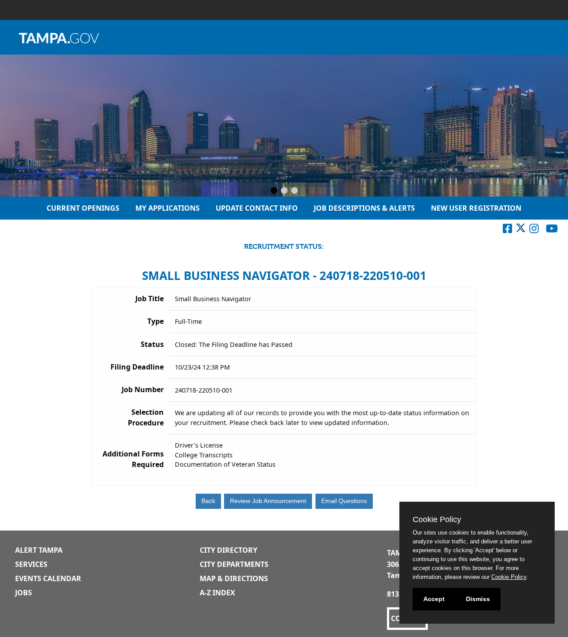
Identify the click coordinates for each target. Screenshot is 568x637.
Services (31, 564)
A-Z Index (217, 593)
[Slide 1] (274, 191)
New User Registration (476, 208)
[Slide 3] (294, 191)
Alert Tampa (39, 550)
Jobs (23, 593)
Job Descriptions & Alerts (364, 208)
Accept (434, 598)
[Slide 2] (284, 191)
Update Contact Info (257, 208)
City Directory (228, 550)
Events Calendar (48, 578)
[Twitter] (521, 230)
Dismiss (478, 598)
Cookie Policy (508, 577)
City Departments (234, 564)
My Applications (167, 208)
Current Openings (83, 208)
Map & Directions (234, 578)
